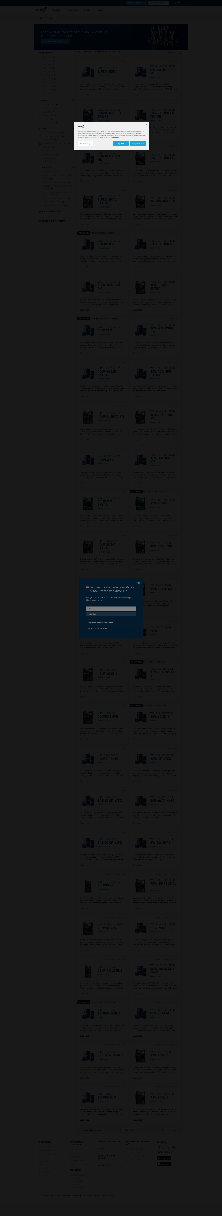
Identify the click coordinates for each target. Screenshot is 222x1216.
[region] (111, 136)
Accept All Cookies (138, 144)
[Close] (146, 124)
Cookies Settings (85, 144)
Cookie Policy (115, 138)
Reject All (121, 144)
